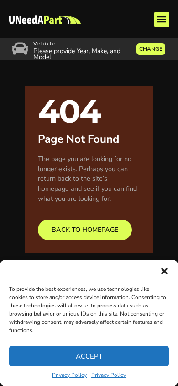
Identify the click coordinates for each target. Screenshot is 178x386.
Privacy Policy (69, 375)
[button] (164, 271)
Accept (89, 356)
